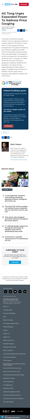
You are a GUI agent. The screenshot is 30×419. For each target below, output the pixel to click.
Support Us (6, 337)
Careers (5, 330)
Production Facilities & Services (12, 395)
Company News (7, 310)
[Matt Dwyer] (5, 147)
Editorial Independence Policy (11, 391)
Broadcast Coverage (9, 378)
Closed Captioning (8, 381)
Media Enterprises (8, 327)
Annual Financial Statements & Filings (13, 375)
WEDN (8, 300)
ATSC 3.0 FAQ (16, 303)
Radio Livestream (8, 350)
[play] (2, 417)
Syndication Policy (8, 388)
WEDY (16, 300)
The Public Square (8, 402)
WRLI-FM (19, 302)
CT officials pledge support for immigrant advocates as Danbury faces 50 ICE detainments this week (16, 228)
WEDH (4, 300)
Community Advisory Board (11, 323)
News (5, 132)
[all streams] (28, 417)
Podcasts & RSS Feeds (9, 347)
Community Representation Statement (14, 354)
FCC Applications (8, 385)
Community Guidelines (9, 357)
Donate (24, 4)
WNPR (10, 302)
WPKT (14, 302)
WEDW (13, 300)
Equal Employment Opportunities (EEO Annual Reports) (14, 364)
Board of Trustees (8, 320)
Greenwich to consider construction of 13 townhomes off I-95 (16, 238)
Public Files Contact (7, 303)
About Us (5, 306)
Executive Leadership (9, 313)
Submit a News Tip (8, 340)
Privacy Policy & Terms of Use (11, 371)
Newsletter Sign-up (8, 343)
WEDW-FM (6, 302)
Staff (4, 316)
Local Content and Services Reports (13, 398)
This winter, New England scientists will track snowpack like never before (16, 219)
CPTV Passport (7, 360)
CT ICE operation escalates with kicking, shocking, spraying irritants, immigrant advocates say (16, 198)
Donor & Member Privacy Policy (12, 368)
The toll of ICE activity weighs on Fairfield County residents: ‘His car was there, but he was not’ (16, 209)
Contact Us (6, 333)
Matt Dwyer (16, 144)
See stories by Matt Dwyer (18, 159)
